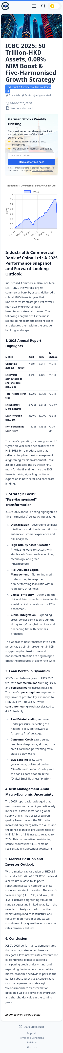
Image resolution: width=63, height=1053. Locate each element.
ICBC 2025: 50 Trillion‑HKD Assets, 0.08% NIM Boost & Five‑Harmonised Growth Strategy (30, 63)
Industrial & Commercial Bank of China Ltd (28, 89)
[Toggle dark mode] (55, 6)
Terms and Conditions (42, 170)
